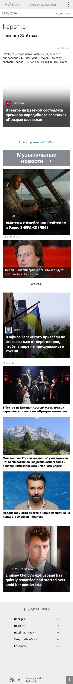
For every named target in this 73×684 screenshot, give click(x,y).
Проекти (19, 625)
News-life (9, 363)
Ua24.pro (20, 619)
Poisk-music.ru (12, 236)
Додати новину (39, 609)
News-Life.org (36, 62)
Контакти (20, 646)
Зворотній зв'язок (26, 639)
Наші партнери (24, 632)
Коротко (14, 26)
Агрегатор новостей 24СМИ (36, 142)
